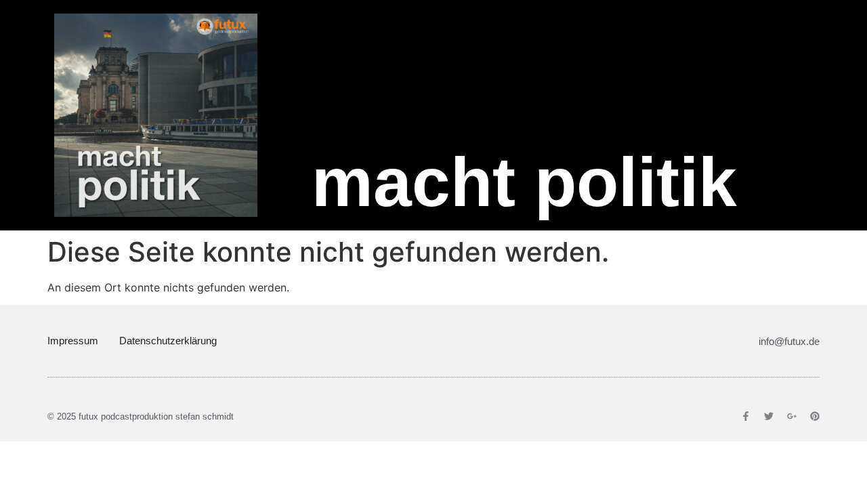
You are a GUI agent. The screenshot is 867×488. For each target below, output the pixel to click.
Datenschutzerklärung (168, 340)
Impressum (72, 340)
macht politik (524, 182)
